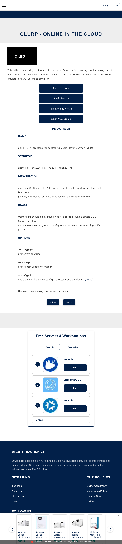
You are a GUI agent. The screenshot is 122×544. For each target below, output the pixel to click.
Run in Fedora (61, 98)
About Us (17, 491)
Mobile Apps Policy (97, 491)
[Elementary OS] (51, 384)
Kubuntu (68, 400)
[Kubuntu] (51, 405)
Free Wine (73, 347)
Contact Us (18, 496)
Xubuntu (69, 359)
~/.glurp (88, 279)
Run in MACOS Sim (61, 118)
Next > (69, 302)
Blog (14, 501)
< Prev (53, 302)
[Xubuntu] (51, 364)
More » (39, 419)
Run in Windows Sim (61, 108)
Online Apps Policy (97, 486)
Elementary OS (72, 379)
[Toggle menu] (3, 5)
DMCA (90, 501)
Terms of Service (95, 496)
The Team (17, 486)
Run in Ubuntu (61, 88)
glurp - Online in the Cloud (61, 34)
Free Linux (51, 347)
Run (75, 367)
